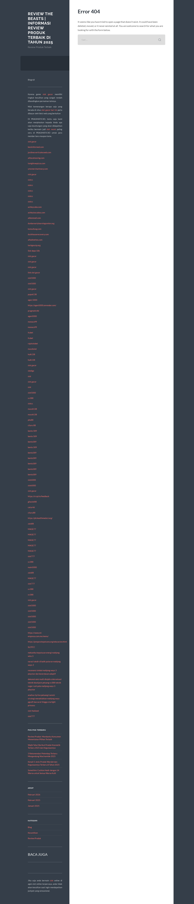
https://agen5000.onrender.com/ (42, 305)
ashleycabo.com (35, 207)
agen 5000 (32, 300)
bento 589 (32, 431)
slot (29, 376)
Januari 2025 (33, 806)
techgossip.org (34, 245)
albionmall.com (34, 218)
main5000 (32, 567)
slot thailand (33, 711)
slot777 (31, 556)
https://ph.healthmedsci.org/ (40, 518)
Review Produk (34, 838)
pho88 (30, 420)
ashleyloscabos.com (36, 212)
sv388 (30, 398)
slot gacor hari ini (49, 110)
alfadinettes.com (35, 240)
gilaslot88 (32, 502)
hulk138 (31, 354)
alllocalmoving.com (36, 158)
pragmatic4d (33, 311)
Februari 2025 (34, 800)
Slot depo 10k (34, 251)
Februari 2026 (34, 794)
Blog (30, 827)
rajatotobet (33, 343)
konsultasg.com (34, 229)
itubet (30, 332)
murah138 (32, 409)
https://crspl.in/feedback (38, 496)
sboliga (31, 371)
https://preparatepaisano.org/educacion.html (47, 641)
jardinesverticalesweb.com (39, 152)
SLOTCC (31, 647)
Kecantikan (33, 833)
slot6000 (32, 480)
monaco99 (32, 321)
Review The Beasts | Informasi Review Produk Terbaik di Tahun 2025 (40, 27)
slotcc (30, 180)
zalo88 (31, 523)
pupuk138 (32, 294)
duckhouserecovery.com (38, 234)
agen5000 (32, 316)
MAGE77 (32, 529)
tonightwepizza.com (36, 163)
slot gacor (48, 94)
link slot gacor (34, 272)
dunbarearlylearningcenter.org (41, 223)
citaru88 (31, 512)
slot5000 (32, 278)
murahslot (32, 349)
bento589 (32, 442)
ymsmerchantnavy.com (38, 169)
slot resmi (51, 129)
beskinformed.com (36, 147)
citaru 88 (32, 425)
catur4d (31, 507)
